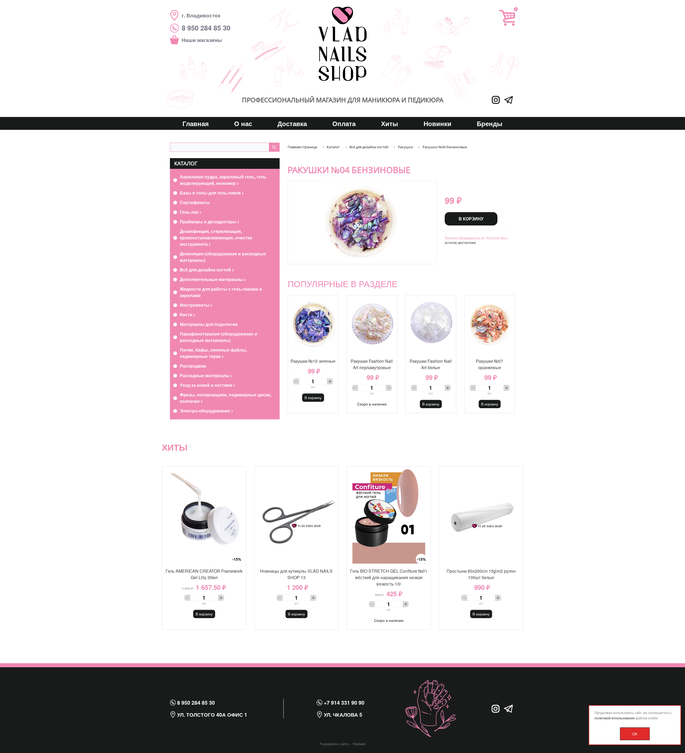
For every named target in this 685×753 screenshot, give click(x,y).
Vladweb (359, 743)
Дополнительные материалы (212, 279)
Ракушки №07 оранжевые (489, 364)
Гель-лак (189, 212)
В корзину (471, 219)
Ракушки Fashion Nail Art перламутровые (372, 364)
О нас (243, 123)
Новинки (437, 123)
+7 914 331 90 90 (343, 702)
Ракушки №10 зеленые (313, 361)
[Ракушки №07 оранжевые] (490, 324)
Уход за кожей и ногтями (206, 385)
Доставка (292, 123)
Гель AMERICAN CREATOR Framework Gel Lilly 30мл (204, 574)
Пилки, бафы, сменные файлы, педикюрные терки (213, 353)
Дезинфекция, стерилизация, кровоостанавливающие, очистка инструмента (216, 237)
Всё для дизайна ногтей (206, 270)
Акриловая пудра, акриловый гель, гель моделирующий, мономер (223, 180)
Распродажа (193, 366)
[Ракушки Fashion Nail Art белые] (431, 324)
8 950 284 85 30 (195, 702)
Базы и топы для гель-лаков (211, 193)
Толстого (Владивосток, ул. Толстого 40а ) (476, 238)
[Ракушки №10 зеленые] (313, 324)
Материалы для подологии (209, 324)
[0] (507, 18)
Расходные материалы (205, 375)
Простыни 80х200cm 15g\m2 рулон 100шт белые (481, 574)
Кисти (186, 314)
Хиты (389, 123)
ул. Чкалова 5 (342, 714)
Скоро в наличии (372, 404)
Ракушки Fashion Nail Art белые (431, 364)
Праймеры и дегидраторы (208, 222)
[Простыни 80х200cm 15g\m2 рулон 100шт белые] (481, 515)
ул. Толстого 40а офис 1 (211, 714)
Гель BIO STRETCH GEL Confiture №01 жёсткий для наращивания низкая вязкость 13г (388, 577)
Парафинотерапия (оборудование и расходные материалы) (218, 337)
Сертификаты (195, 202)
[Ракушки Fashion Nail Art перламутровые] (372, 324)
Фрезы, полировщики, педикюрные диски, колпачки (225, 398)
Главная (195, 123)
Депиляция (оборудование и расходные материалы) (223, 257)
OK (634, 733)
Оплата (344, 123)
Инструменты (195, 305)
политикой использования (615, 718)
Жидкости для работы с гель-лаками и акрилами (221, 292)
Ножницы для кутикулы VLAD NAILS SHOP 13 (296, 574)
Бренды (490, 123)
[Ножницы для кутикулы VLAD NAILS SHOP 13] (296, 515)
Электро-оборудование (205, 411)
